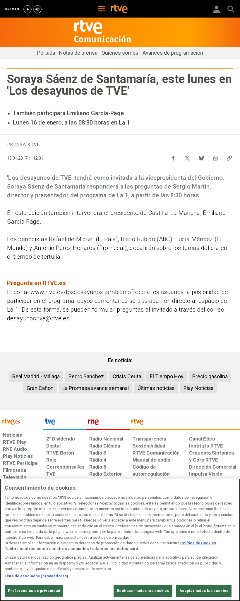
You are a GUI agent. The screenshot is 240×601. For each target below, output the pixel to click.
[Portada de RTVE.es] (119, 9)
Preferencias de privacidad (34, 590)
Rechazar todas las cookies (143, 590)
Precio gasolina (210, 376)
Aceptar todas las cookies (203, 590)
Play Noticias (199, 388)
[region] (120, 540)
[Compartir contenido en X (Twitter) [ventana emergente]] (187, 156)
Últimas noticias (156, 388)
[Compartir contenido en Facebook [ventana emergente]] (173, 156)
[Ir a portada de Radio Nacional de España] (108, 423)
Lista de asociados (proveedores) (36, 576)
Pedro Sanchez (86, 376)
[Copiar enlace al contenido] (229, 156)
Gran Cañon (40, 388)
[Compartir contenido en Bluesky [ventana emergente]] (201, 156)
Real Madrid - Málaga (36, 376)
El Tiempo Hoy (167, 376)
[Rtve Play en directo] (27, 9)
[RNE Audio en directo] (37, 9)
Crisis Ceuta (127, 376)
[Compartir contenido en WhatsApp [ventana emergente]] (215, 156)
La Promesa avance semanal (95, 388)
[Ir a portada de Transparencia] (185, 423)
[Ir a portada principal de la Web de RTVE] (21, 421)
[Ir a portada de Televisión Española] (65, 423)
